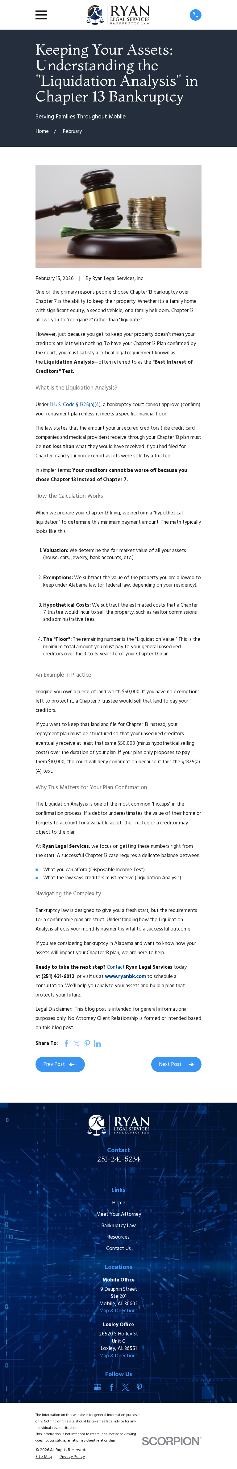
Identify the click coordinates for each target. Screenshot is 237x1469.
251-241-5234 (118, 1159)
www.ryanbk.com (125, 976)
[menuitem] (43, 1457)
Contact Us (118, 1248)
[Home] (118, 15)
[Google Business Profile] (97, 1387)
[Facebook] (111, 1387)
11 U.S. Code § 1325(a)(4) (75, 405)
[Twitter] (125, 1387)
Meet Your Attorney (118, 1214)
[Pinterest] (139, 1387)
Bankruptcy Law (118, 1226)
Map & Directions (118, 1311)
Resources (118, 1237)
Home (118, 1203)
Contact (116, 967)
